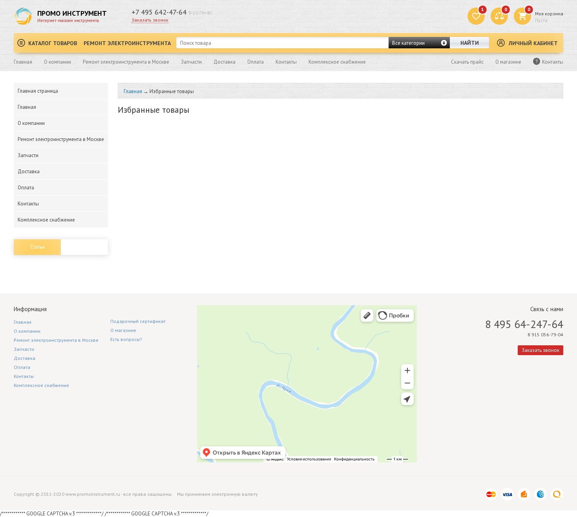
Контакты (286, 62)
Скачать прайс (467, 62)
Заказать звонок (149, 20)
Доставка (225, 62)
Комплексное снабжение (337, 62)
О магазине (508, 62)
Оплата (255, 62)
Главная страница (38, 91)
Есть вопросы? (126, 339)
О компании (57, 62)
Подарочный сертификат (138, 321)
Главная (23, 62)
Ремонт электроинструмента (127, 43)
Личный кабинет (533, 43)
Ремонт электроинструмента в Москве (126, 62)
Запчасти (191, 62)
